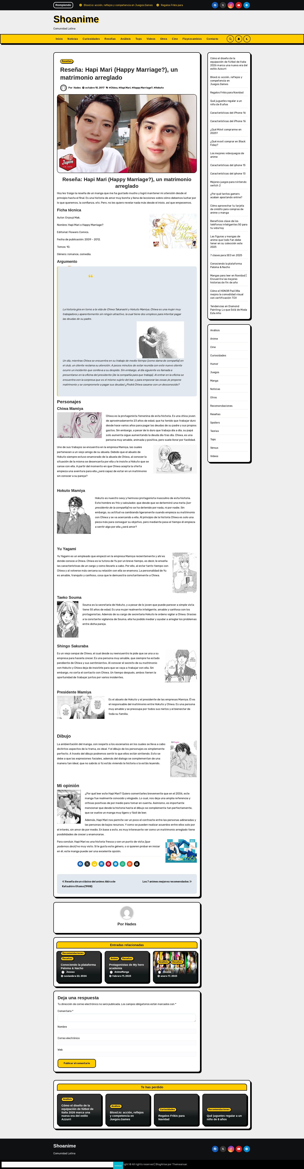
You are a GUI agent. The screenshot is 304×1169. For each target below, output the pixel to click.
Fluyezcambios (192, 39)
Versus (214, 447)
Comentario (65, 1011)
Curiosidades (91, 39)
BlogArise (161, 1164)
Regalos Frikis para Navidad (227, 92)
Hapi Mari (125, 87)
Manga (214, 380)
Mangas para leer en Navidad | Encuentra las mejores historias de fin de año (228, 279)
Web (60, 1049)
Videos (151, 39)
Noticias (72, 39)
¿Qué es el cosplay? (171, 968)
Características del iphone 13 (228, 173)
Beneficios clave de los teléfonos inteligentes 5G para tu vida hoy (228, 225)
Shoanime (76, 19)
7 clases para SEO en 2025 (226, 255)
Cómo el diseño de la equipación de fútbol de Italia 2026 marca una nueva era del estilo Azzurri (77, 1112)
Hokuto (159, 87)
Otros (163, 39)
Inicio (59, 39)
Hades (77, 87)
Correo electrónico (69, 1038)
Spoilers (215, 422)
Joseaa (70, 972)
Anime (114, 958)
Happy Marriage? (143, 87)
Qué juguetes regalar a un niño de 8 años (224, 1117)
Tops (139, 39)
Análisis (125, 39)
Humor (214, 363)
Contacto (212, 39)
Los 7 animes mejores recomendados (165, 881)
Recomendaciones (73, 953)
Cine (175, 39)
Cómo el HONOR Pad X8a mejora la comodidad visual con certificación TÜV (227, 294)
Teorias (214, 431)
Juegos (214, 372)
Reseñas (110, 39)
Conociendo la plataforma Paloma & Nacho (78, 966)
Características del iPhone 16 (228, 112)
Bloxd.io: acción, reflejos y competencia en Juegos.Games (226, 81)
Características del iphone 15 (228, 165)
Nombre (62, 1026)
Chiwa (114, 87)
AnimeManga (121, 972)
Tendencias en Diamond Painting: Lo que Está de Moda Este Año (228, 310)
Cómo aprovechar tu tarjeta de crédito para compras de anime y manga (227, 209)
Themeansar (179, 1164)
